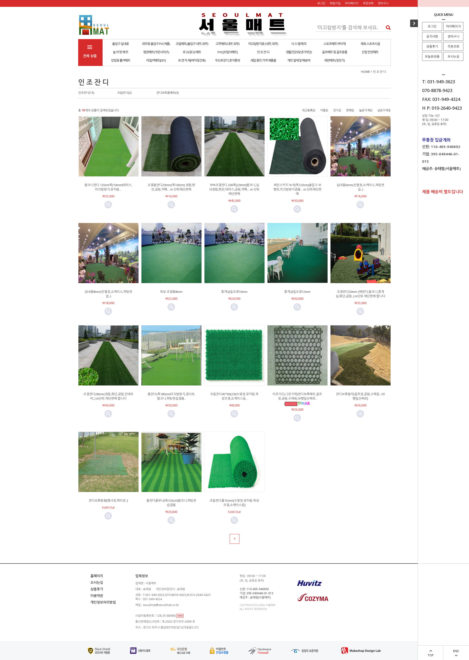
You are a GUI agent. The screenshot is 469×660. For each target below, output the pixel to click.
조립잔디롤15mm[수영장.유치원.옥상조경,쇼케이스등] (234, 502)
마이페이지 (453, 26)
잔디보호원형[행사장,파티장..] (108, 500)
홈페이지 (96, 576)
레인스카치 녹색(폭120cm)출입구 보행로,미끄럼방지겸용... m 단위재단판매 (297, 189)
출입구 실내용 (120, 44)
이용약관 (96, 595)
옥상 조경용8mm (171, 291)
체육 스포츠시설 (370, 44)
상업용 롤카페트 (120, 60)
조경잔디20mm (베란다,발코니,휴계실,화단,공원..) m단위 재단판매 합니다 (360, 293)
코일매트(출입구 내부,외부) (192, 44)
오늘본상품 (432, 56)
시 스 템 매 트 (299, 44)
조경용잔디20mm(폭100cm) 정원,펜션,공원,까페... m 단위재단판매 (171, 187)
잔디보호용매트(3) (167, 93)
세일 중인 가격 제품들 (263, 60)
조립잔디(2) (124, 93)
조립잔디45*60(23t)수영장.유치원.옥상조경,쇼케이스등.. (234, 396)
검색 (387, 27)
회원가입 (335, 3)
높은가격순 (366, 110)
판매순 (350, 110)
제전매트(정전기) (334, 60)
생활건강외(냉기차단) (299, 52)
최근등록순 (308, 110)
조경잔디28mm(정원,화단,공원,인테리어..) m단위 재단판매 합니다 (108, 396)
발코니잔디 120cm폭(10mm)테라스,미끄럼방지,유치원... (108, 187)
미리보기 (108, 205)
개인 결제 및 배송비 (298, 60)
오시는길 (453, 56)
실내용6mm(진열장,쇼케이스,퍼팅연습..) (360, 187)
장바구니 (453, 36)
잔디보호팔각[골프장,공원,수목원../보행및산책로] (360, 396)
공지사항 (432, 36)
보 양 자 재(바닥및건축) (191, 60)
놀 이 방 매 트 (120, 52)
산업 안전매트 (370, 52)
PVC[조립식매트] (227, 52)
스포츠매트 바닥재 (334, 44)
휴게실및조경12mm (297, 291)
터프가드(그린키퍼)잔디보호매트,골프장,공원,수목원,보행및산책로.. (297, 396)
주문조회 (453, 46)
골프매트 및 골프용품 (334, 52)
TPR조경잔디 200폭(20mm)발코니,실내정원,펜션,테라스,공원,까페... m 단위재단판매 (234, 189)
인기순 (337, 110)
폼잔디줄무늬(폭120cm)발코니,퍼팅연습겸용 (171, 502)
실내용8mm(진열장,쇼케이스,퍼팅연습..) (108, 293)
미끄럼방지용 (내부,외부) (263, 44)
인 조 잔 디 (263, 52)
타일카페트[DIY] (156, 60)
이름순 (324, 110)
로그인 (432, 26)
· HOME (365, 72)
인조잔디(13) (86, 93)
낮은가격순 (384, 110)
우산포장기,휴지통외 (227, 60)
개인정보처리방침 (103, 602)
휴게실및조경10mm (234, 291)
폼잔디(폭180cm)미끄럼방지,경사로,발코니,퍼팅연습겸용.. (171, 396)
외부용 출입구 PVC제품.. (156, 44)
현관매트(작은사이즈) (156, 52)
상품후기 (432, 46)
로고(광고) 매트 (192, 52)
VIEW (180, 615)
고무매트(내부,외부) (227, 44)
